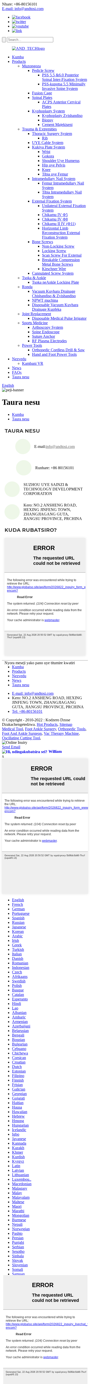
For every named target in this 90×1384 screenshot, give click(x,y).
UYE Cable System (47, 142)
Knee (46, 169)
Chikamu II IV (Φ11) (59, 224)
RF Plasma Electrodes (49, 341)
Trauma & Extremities (39, 129)
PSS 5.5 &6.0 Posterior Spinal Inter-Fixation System (64, 77)
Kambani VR (32, 363)
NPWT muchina (45, 300)
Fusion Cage (42, 93)
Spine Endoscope (46, 332)
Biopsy (47, 120)
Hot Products (47, 724)
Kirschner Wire (54, 269)
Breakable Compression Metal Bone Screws (61, 262)
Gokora (48, 156)
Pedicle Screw (43, 70)
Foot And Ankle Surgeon (22, 733)
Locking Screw (54, 251)
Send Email (11, 747)
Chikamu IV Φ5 (55, 215)
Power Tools (32, 345)
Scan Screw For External (62, 255)
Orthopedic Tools (72, 729)
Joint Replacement (36, 314)
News (16, 368)
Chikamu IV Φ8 (55, 219)
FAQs (17, 372)
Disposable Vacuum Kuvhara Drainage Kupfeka (55, 307)
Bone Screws (42, 242)
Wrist (46, 151)
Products (19, 61)
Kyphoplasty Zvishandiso (62, 115)
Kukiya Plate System (48, 147)
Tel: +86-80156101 (27, 711)
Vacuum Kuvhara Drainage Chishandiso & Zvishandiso (54, 293)
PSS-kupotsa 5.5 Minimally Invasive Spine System (64, 86)
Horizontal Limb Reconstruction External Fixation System (61, 232)
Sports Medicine (35, 323)
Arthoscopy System (47, 327)
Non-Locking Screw (58, 246)
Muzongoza (31, 66)
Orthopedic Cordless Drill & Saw (58, 350)
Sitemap (66, 724)
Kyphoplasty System (48, 111)
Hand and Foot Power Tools (54, 354)
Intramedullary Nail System (53, 179)
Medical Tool (12, 729)
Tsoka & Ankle (34, 278)
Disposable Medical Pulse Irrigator (59, 318)
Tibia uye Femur (55, 174)
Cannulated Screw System (53, 273)
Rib (45, 138)
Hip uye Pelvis (53, 165)
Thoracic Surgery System (52, 133)
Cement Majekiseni (57, 124)
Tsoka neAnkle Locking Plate (55, 282)
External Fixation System (52, 201)
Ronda (27, 287)
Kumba (18, 57)
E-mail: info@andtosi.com (23, 9)
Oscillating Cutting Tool (21, 738)
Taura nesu (20, 377)
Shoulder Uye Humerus (61, 160)
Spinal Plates (42, 97)
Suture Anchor (43, 336)
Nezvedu (19, 359)
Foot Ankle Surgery (40, 729)
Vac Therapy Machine (61, 733)
